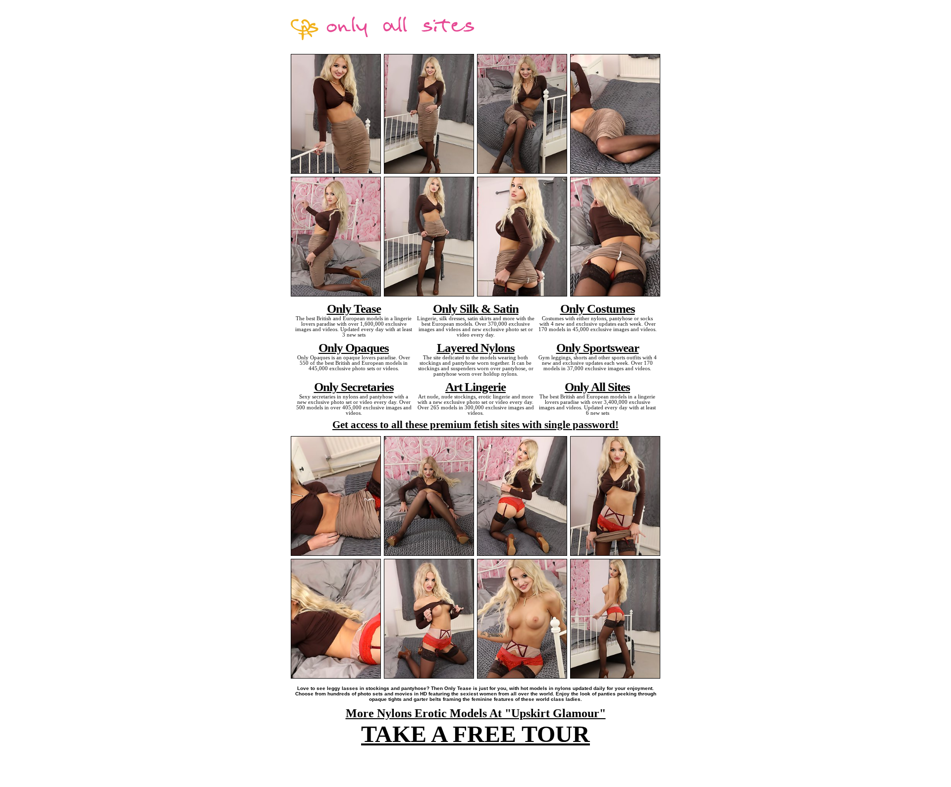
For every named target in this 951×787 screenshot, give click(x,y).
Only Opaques (353, 347)
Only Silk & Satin (476, 308)
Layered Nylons (476, 347)
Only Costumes (597, 308)
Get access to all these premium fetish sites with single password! (475, 425)
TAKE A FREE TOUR (475, 734)
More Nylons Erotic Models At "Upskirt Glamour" (476, 713)
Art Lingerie (475, 387)
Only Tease (354, 308)
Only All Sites (597, 387)
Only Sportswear (597, 347)
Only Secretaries (354, 387)
